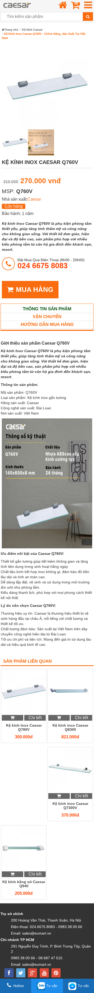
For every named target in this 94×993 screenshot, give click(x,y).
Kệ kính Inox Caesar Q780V (24, 727)
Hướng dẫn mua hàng (47, 324)
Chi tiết (35, 717)
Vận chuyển (47, 316)
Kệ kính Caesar (32, 29)
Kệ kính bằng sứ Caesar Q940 (23, 884)
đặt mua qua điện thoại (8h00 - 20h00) (51, 263)
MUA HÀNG (34, 289)
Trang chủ (11, 29)
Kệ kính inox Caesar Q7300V (70, 805)
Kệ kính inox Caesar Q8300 (70, 727)
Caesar (34, 199)
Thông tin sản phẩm (47, 308)
